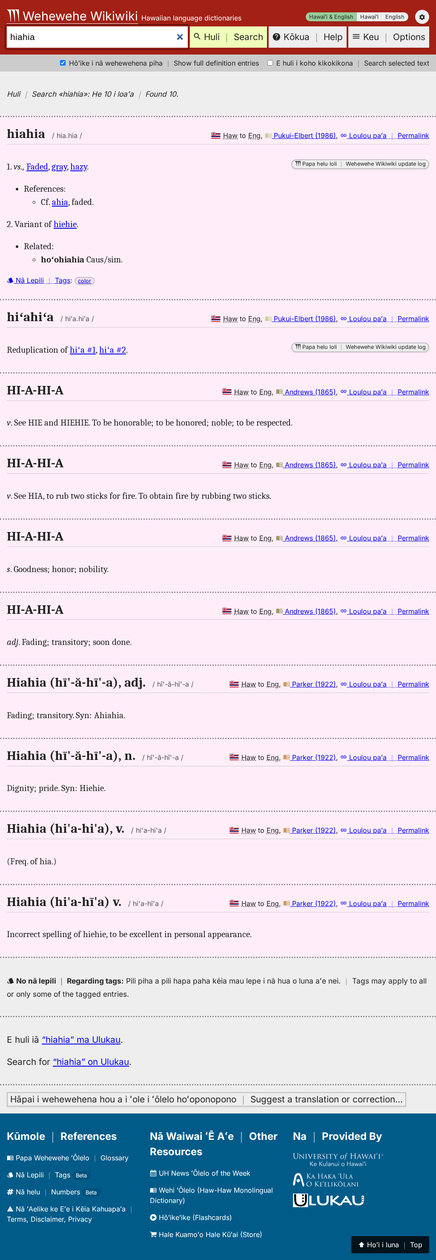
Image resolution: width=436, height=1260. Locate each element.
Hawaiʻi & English (331, 17)
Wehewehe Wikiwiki (78, 16)
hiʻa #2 (112, 350)
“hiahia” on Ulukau (91, 1061)
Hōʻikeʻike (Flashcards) (194, 1217)
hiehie (65, 224)
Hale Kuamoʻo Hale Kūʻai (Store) (209, 1234)
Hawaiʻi (369, 17)
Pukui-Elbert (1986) (304, 135)
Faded (37, 166)
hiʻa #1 (83, 350)
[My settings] (422, 17)
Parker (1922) (313, 684)
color (84, 281)
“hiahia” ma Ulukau (81, 1039)
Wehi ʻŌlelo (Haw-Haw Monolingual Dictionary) (211, 1195)
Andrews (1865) (309, 392)
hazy (78, 166)
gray (59, 166)
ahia (60, 202)
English (394, 17)
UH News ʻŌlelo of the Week (203, 1173)
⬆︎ (390, 1244)
